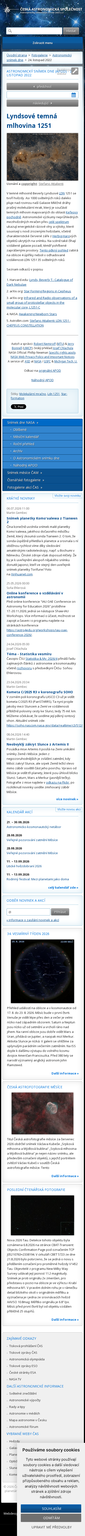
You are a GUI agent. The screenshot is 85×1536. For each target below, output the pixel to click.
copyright (29, 184)
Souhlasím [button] (51, 1508)
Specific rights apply (62, 353)
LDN (62, 193)
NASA (38, 361)
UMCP (28, 348)
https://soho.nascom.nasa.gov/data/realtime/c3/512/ (45, 725)
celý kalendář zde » (63, 887)
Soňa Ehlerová (16, 588)
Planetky (15, 1454)
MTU (60, 344)
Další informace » (65, 1073)
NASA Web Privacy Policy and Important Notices (42, 357)
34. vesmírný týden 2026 (28, 933)
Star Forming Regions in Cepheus (47, 291)
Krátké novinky (21, 498)
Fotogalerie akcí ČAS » (24, 487)
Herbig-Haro (61, 236)
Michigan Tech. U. (65, 361)
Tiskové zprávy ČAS (23, 1352)
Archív (17, 451)
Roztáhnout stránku (64, 71)
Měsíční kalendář (26, 436)
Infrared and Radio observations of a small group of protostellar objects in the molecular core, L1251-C (42, 302)
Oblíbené (20, 429)
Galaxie (14, 1448)
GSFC (47, 361)
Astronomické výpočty (25, 1400)
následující (40, 103)
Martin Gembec (17, 513)
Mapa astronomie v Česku (28, 1420)
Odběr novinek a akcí (26, 900)
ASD (27, 361)
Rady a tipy (17, 1407)
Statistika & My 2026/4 (41, 658)
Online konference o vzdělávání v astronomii (35, 595)
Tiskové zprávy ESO (23, 1366)
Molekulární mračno (32, 394)
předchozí (44, 86)
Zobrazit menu (43, 43)
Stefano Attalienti (51, 184)
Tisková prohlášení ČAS (26, 1346)
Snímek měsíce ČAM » (24, 472)
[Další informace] (42, 971)
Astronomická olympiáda (27, 1359)
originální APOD (50, 370)
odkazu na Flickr (57, 782)
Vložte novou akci (69, 809)
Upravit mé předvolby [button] (52, 1527)
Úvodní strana (17, 55)
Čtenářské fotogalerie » (25, 480)
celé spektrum (59, 222)
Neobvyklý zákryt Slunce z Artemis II (38, 744)
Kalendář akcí (19, 812)
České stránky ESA (22, 1372)
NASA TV (15, 1379)
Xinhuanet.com (22, 574)
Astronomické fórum (23, 1427)
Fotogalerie (40, 55)
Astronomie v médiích (24, 1413)
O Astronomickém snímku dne (36, 458)
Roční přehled (23, 444)
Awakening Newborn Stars (38, 314)
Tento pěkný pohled (54, 250)
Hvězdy (14, 1441)
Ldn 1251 (53, 394)
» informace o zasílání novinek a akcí (33, 920)
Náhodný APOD (42, 380)
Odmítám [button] (51, 1518)
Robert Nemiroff (45, 344)
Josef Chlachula (63, 348)
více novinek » (67, 799)
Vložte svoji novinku (68, 496)
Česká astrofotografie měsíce (34, 1087)
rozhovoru (24, 668)
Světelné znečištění (23, 1393)
